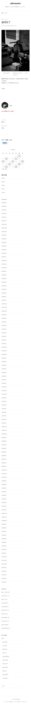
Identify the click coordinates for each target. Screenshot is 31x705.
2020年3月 (4, 459)
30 (16, 166)
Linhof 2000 (4, 606)
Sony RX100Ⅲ (5, 628)
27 (6, 166)
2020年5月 (4, 452)
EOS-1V (3, 599)
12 (3, 161)
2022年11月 (4, 350)
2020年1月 (4, 466)
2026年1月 (4, 220)
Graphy (18, 701)
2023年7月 (4, 322)
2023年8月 (4, 318)
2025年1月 (4, 257)
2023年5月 (4, 329)
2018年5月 (4, 538)
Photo (3, 638)
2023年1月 (4, 343)
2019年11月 (4, 473)
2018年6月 (4, 535)
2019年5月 (4, 495)
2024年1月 (4, 300)
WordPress (11, 701)
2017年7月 (4, 574)
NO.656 (3, 178)
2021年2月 (4, 419)
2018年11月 (4, 517)
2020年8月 (4, 441)
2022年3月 (4, 379)
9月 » (6, 169)
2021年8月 (4, 397)
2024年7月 (4, 278)
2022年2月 (4, 383)
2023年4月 (4, 332)
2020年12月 (4, 426)
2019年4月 (4, 499)
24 (19, 164)
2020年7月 (4, 444)
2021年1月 (4, 423)
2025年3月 (4, 253)
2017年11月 (4, 560)
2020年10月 (4, 434)
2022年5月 (4, 372)
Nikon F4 (4, 614)
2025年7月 (4, 242)
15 (12, 161)
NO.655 (3, 181)
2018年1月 (4, 553)
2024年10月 (4, 267)
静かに (3, 122)
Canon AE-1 (4, 595)
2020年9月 (4, 437)
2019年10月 (4, 477)
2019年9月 (4, 481)
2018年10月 (4, 520)
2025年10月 (4, 231)
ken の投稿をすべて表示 (8, 111)
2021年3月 (4, 416)
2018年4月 (4, 542)
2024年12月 (4, 260)
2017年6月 (4, 578)
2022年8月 (4, 361)
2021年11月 (4, 390)
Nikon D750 (4, 610)
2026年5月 (4, 206)
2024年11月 (4, 264)
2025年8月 (4, 238)
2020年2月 (4, 463)
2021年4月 (4, 412)
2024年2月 (4, 296)
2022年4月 (4, 376)
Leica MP (4, 603)
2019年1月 (4, 509)
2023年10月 (4, 311)
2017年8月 (4, 571)
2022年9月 (4, 358)
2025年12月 (4, 224)
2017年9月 (4, 567)
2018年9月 (4, 524)
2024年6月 (4, 282)
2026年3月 (4, 213)
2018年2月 (4, 549)
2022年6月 (4, 369)
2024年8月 (4, 275)
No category (4, 621)
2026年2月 (4, 217)
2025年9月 (4, 235)
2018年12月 (4, 513)
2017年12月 (4, 556)
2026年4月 (4, 210)
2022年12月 (4, 347)
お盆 (3, 128)
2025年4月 (4, 249)
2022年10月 (4, 354)
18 (22, 161)
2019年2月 (4, 506)
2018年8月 (4, 528)
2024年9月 (4, 271)
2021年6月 (4, 405)
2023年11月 (4, 307)
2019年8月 (4, 484)
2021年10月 (4, 394)
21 (9, 164)
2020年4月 (4, 455)
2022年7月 (4, 365)
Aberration (17, 699)
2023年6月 (4, 325)
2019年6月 (4, 491)
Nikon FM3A (4, 617)
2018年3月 (4, 546)
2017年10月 (4, 564)
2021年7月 (4, 401)
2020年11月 (4, 430)
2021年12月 (4, 387)
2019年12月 (4, 470)
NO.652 (3, 192)
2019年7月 (4, 488)
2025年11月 (4, 228)
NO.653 (3, 189)
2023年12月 (4, 304)
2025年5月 (4, 246)
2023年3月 (4, 336)
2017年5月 (4, 582)
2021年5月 (4, 408)
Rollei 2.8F (4, 624)
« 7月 (3, 169)
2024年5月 (4, 285)
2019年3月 (4, 502)
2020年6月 (4, 448)
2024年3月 (4, 293)
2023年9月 (4, 314)
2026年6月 (4, 202)
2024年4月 (4, 289)
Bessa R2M (5, 19)
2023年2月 (4, 340)
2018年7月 (4, 531)
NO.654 (3, 185)
